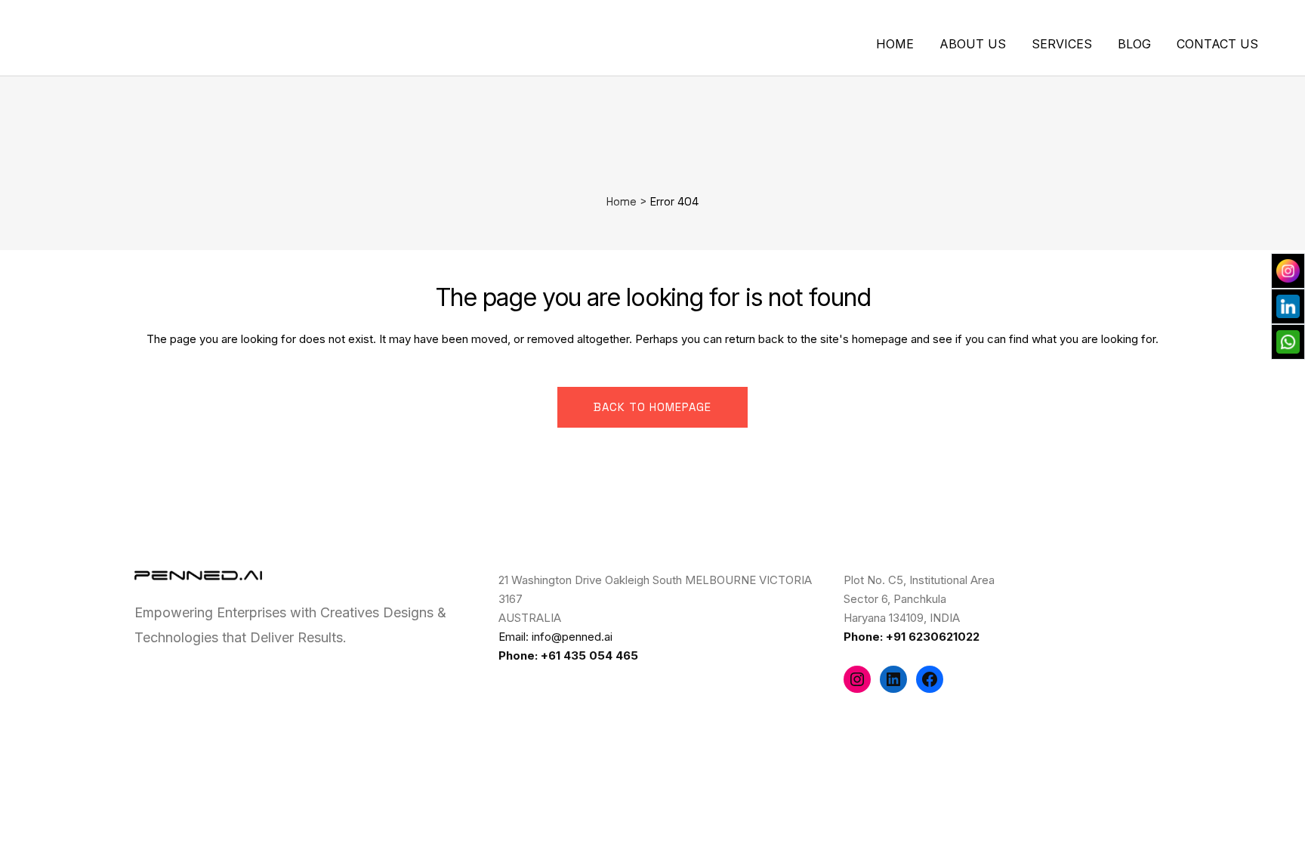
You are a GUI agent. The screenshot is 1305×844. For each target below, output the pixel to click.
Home (621, 201)
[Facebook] (929, 679)
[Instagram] (857, 679)
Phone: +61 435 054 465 (568, 655)
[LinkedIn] (893, 679)
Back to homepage (652, 407)
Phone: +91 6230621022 (912, 636)
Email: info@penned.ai (555, 636)
